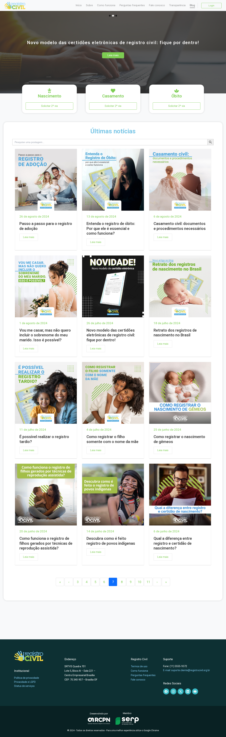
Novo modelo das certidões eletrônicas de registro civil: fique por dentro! (111, 335)
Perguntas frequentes (132, 5)
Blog (192, 5)
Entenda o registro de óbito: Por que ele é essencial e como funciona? (111, 228)
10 (139, 582)
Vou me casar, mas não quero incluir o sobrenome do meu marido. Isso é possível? (45, 335)
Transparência (177, 5)
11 (148, 582)
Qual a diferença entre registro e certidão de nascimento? (173, 543)
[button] (110, 16)
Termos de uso (139, 666)
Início (79, 5)
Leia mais (28, 237)
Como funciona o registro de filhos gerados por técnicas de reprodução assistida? (45, 543)
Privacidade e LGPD (25, 681)
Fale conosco (157, 5)
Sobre (89, 5)
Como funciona (106, 5)
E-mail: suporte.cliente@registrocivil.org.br (186, 670)
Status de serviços (24, 686)
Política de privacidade (26, 677)
